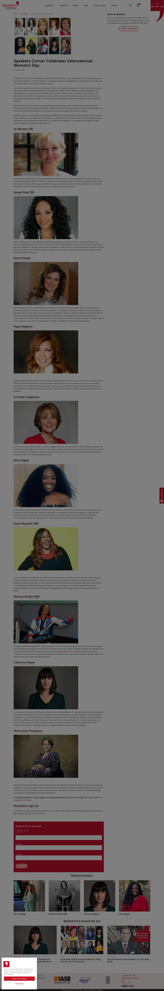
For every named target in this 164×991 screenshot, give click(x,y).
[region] (19, 973)
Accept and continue (19, 978)
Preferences (19, 983)
